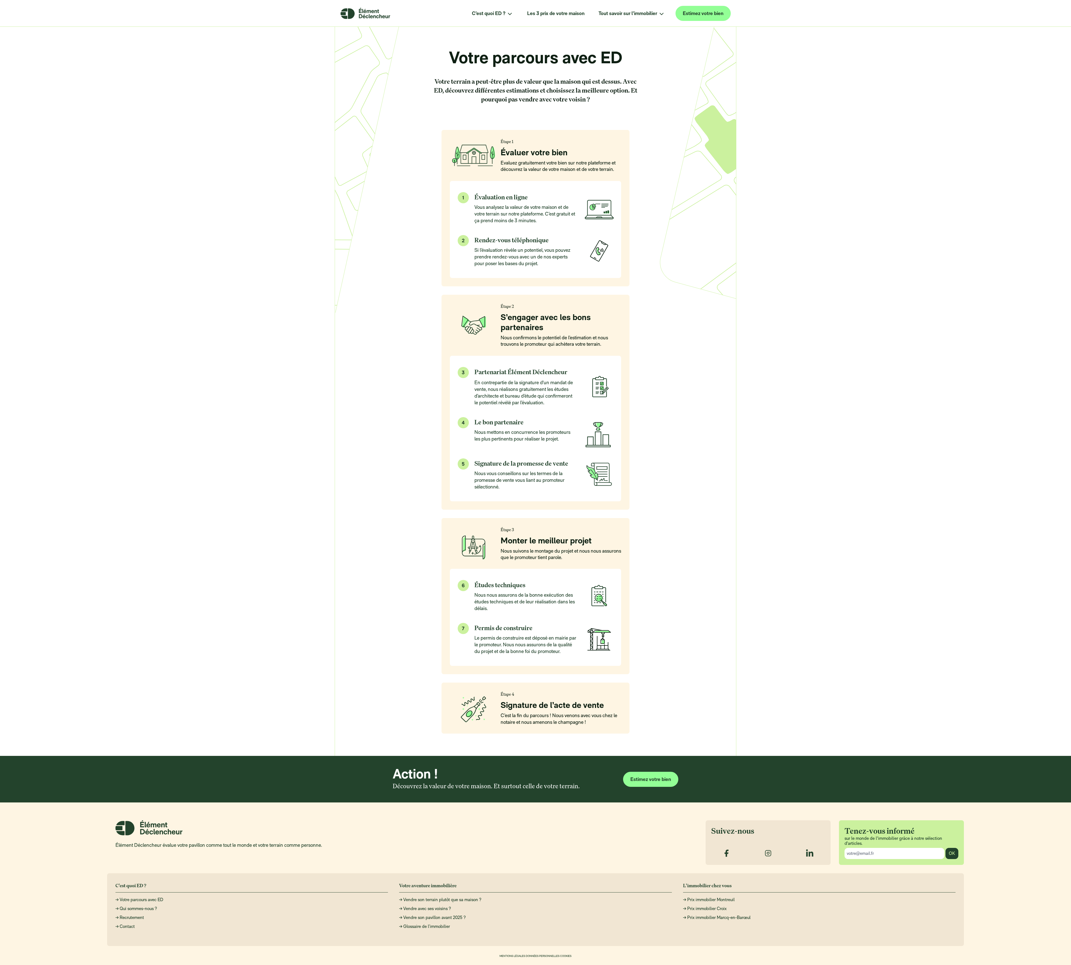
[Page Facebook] (726, 853)
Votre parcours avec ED (141, 899)
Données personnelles (542, 955)
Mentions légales (512, 955)
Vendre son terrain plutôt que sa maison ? (442, 899)
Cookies (565, 955)
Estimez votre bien (703, 13)
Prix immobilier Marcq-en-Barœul (719, 917)
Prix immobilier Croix (707, 908)
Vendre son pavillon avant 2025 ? (434, 917)
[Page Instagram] (768, 853)
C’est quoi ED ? (488, 13)
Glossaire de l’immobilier (426, 926)
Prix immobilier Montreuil (711, 899)
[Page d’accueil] (365, 13)
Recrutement (132, 917)
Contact (127, 926)
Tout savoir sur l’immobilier (628, 13)
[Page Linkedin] (810, 853)
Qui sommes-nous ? (138, 908)
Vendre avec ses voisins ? (427, 908)
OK (952, 853)
